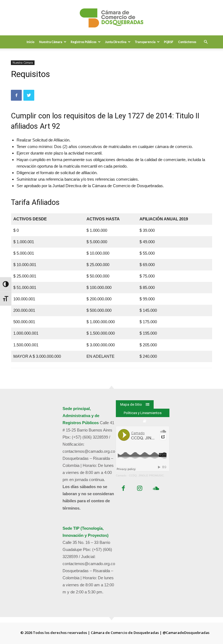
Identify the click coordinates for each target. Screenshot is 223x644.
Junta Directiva (115, 42)
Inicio (30, 42)
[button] (205, 42)
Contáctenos (187, 42)
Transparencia (145, 42)
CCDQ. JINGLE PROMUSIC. (147, 475)
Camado (121, 475)
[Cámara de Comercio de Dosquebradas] (111, 18)
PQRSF (168, 42)
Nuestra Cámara (50, 42)
